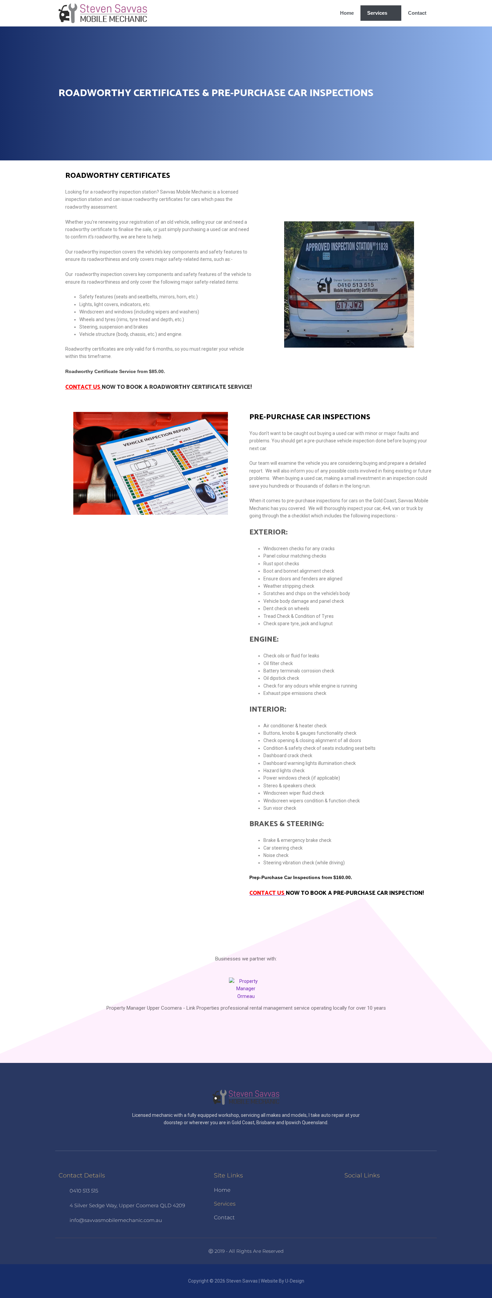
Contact (417, 13)
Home (347, 13)
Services (377, 13)
